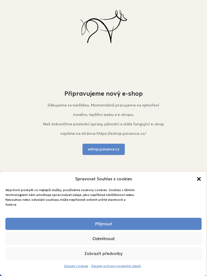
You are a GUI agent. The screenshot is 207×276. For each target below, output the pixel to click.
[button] (199, 179)
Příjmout (103, 223)
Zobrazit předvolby (103, 253)
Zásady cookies (76, 266)
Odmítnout (103, 238)
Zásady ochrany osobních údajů (116, 266)
